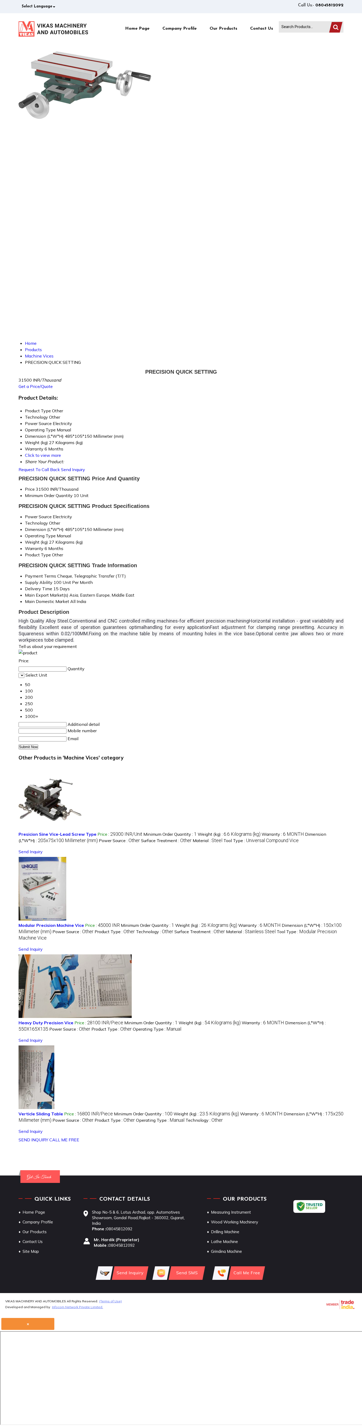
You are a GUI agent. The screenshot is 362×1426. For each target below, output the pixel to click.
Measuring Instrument (231, 1212)
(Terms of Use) (110, 1301)
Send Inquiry (73, 469)
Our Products (223, 28)
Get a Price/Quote (36, 386)
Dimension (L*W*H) (44, 529)
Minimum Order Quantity (49, 495)
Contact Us (261, 28)
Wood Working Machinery (234, 1221)
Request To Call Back (39, 469)
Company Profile (179, 28)
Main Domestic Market (47, 601)
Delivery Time (38, 588)
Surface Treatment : (166, 840)
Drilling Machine (225, 1231)
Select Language (37, 6)
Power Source (38, 516)
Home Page (137, 28)
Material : (207, 840)
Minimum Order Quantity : (170, 834)
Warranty (34, 548)
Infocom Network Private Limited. (77, 1307)
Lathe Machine (224, 1241)
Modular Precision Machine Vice (51, 925)
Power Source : (119, 840)
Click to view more (43, 455)
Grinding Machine (226, 1251)
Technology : (154, 931)
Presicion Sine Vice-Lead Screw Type (57, 834)
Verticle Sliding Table (41, 1113)
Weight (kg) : (229, 834)
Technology (36, 523)
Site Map (31, 1251)
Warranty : (283, 834)
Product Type (38, 554)
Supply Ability (38, 582)
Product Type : (115, 931)
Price (30, 489)
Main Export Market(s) (46, 595)
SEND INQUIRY (33, 1139)
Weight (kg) (36, 542)
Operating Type (40, 535)
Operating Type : (157, 1029)
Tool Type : (261, 840)
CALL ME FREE (64, 1139)
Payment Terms (40, 576)
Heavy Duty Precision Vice (46, 1022)
